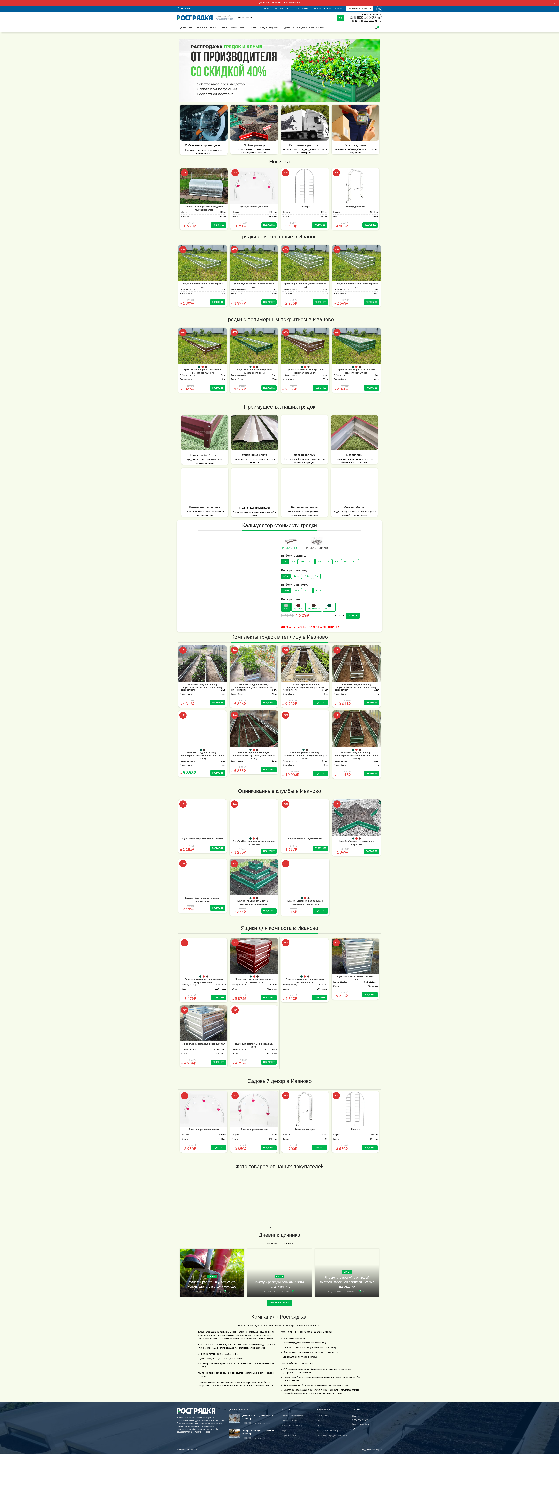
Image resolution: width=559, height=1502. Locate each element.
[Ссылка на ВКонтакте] (379, 9)
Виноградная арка (355, 206)
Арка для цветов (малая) (254, 1129)
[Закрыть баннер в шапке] (555, 3)
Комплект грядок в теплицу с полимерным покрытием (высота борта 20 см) (253, 755)
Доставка (321, 1421)
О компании (322, 1416)
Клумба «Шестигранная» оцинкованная (203, 838)
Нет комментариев (262, 1423)
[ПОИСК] (340, 18)
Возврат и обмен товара (328, 1431)
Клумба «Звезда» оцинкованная (305, 838)
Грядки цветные (289, 1421)
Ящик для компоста (291, 1436)
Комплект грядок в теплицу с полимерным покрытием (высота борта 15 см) (202, 755)
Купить (353, 616)
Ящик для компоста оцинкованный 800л (203, 1043)
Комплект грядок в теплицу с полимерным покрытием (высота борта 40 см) (356, 755)
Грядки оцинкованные (292, 1416)
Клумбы (285, 1431)
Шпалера (305, 206)
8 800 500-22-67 (367, 17)
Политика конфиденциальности (332, 1436)
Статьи (212, 1276)
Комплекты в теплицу (292, 1426)
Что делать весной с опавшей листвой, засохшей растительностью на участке (347, 1282)
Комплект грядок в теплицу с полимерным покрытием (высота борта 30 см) (305, 755)
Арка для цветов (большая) (254, 206)
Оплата (320, 1426)
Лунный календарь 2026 (359, 9)
